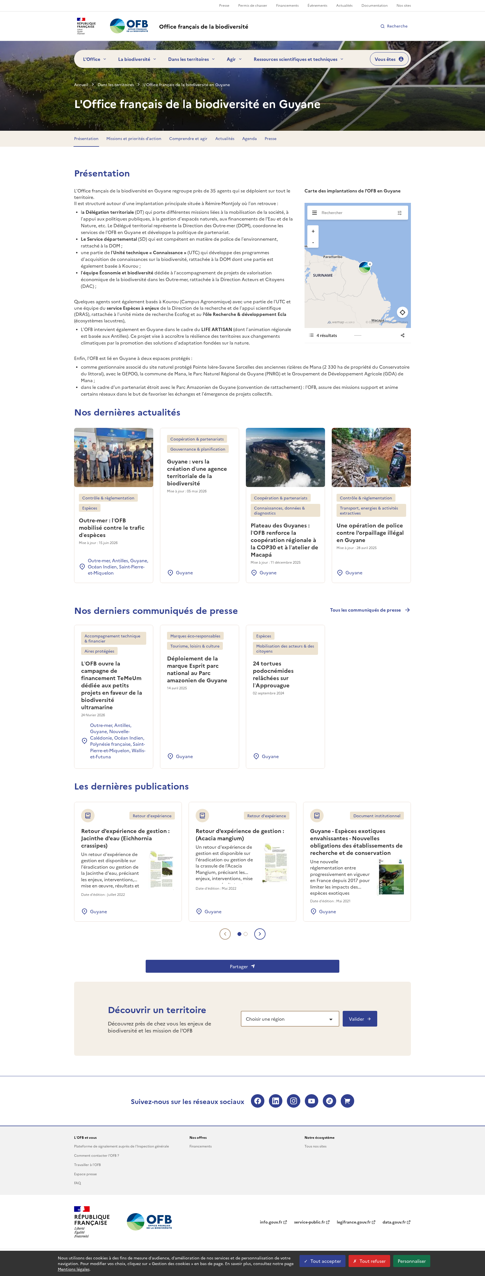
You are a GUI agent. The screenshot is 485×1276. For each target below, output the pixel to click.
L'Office (91, 59)
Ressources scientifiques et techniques (295, 59)
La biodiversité (134, 59)
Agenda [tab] (249, 138)
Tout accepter (325, 1261)
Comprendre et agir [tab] (188, 138)
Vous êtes (385, 59)
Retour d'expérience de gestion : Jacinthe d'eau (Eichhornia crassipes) (125, 838)
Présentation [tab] (86, 138)
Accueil (81, 84)
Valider (356, 1019)
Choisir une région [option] (265, 1019)
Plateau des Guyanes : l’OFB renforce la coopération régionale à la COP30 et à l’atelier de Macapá (284, 539)
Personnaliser (412, 1261)
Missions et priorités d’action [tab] (133, 138)
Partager (239, 966)
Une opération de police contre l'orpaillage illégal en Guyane (370, 532)
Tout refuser (373, 1261)
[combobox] (290, 1019)
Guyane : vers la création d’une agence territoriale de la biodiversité (197, 471)
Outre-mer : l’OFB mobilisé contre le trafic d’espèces (112, 527)
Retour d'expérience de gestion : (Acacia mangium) (240, 834)
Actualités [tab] (224, 138)
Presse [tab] (270, 138)
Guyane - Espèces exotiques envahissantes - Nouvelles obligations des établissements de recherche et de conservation (356, 841)
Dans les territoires (188, 59)
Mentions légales (74, 1269)
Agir (231, 59)
